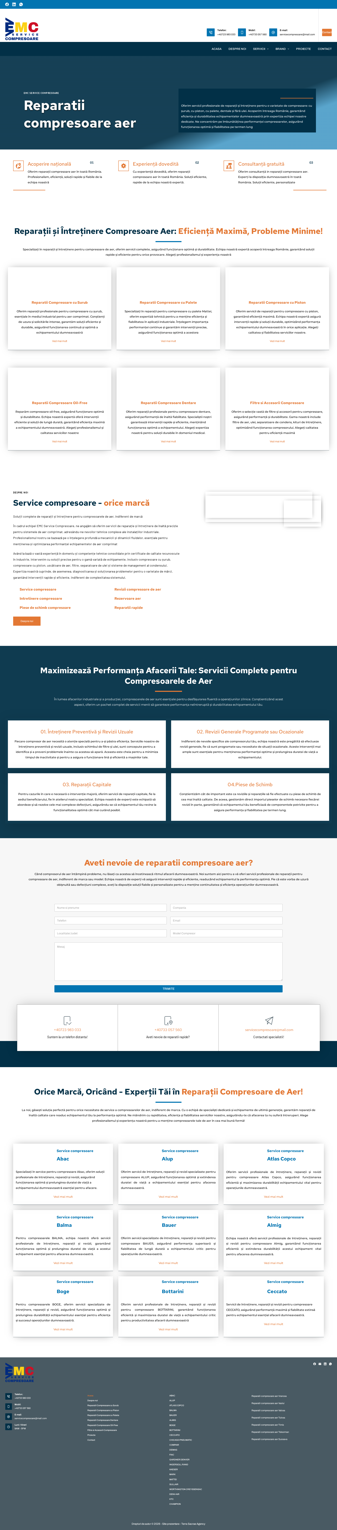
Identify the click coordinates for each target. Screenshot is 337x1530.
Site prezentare (170, 1523)
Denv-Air (174, 1494)
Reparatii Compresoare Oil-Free (102, 1425)
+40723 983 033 (226, 34)
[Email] (320, 1364)
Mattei (173, 1479)
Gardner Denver (179, 1459)
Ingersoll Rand (178, 1464)
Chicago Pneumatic (180, 1440)
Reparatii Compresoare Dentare (102, 1420)
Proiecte (303, 48)
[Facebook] (7, 4)
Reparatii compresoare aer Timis (268, 1425)
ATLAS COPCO (176, 1405)
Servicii (259, 48)
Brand (281, 48)
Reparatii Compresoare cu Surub (103, 1405)
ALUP (172, 1400)
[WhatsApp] (21, 4)
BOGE (172, 1425)
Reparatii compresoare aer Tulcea (268, 1417)
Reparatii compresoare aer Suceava (269, 1439)
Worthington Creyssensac (185, 1489)
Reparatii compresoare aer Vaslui (268, 1403)
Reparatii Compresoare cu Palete (103, 1415)
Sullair (173, 1484)
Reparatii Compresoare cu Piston (103, 1410)
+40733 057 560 (258, 34)
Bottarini (174, 1430)
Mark (172, 1474)
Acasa (217, 48)
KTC (171, 1499)
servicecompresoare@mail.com (297, 34)
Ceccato (174, 1435)
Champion (175, 1504)
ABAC (172, 1395)
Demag (173, 1450)
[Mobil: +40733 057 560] (242, 32)
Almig (172, 1420)
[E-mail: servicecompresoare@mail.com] (273, 32)
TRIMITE (168, 988)
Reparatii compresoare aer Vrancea (269, 1396)
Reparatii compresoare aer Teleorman (270, 1432)
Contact (327, 32)
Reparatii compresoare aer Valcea (268, 1410)
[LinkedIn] (14, 4)
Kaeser (173, 1469)
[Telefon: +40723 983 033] (211, 32)
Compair (174, 1445)
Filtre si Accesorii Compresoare (102, 1430)
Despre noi (237, 48)
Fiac (171, 1455)
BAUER (173, 1415)
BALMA (173, 1410)
